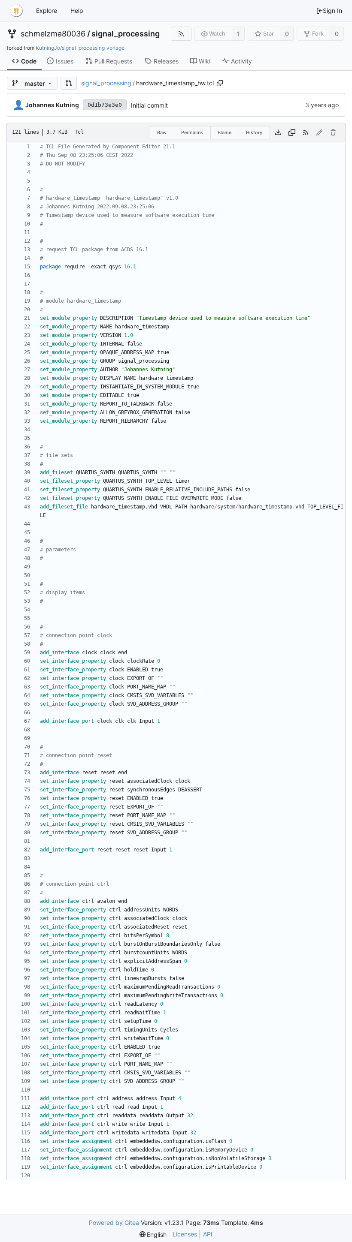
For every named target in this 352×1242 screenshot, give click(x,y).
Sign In (332, 10)
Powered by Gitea (114, 1222)
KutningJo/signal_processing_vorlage (80, 48)
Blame (224, 132)
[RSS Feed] (181, 34)
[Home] (16, 10)
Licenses (185, 1234)
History (254, 132)
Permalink (192, 132)
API (207, 1234)
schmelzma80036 (53, 34)
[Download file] (278, 132)
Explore (46, 10)
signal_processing (125, 34)
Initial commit (149, 105)
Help (76, 10)
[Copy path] (220, 83)
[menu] (153, 1234)
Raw (162, 132)
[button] (69, 83)
